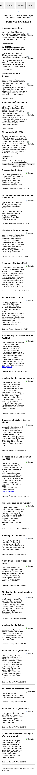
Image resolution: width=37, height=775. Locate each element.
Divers (22, 166)
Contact (30, 5)
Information (12, 164)
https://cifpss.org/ (8, 491)
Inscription (21, 5)
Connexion (10, 5)
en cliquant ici (7, 367)
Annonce (15, 166)
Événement (30, 164)
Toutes (5, 164)
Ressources (21, 164)
